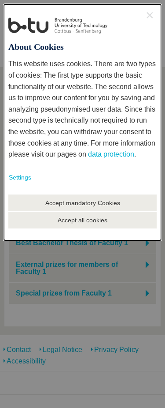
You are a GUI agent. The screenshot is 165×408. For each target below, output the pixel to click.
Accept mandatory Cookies (82, 202)
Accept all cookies (82, 220)
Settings (20, 177)
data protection (111, 154)
